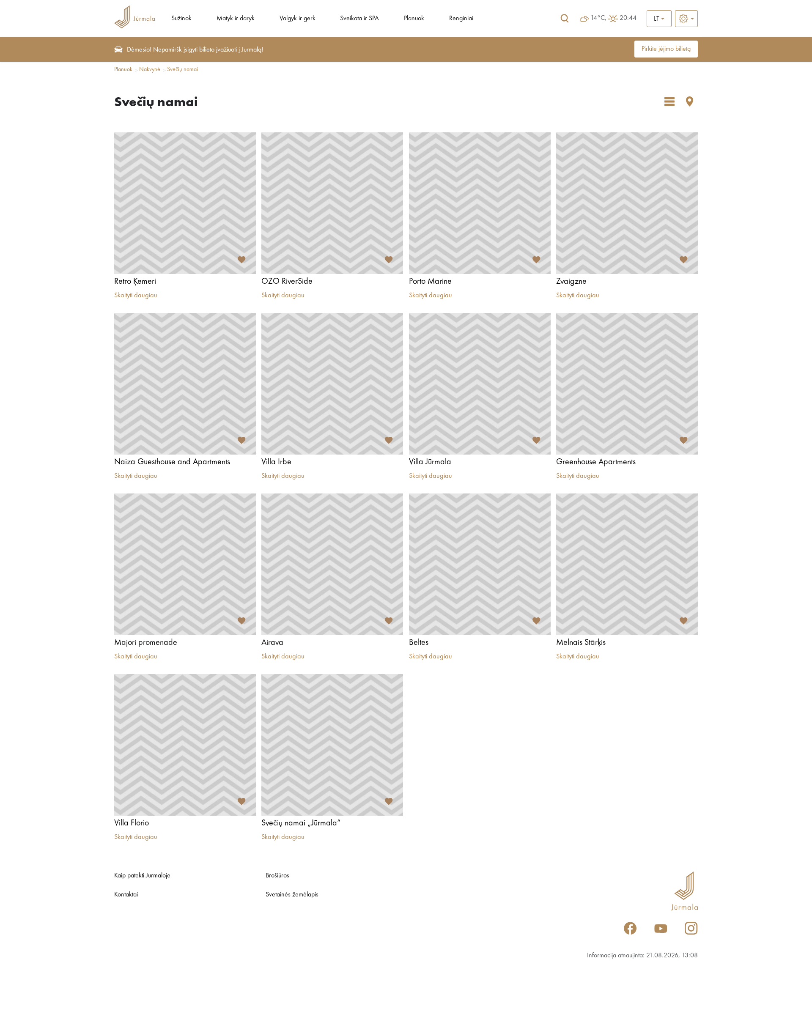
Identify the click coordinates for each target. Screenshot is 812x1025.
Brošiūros (277, 875)
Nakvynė (149, 69)
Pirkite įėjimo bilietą (666, 49)
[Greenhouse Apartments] (627, 384)
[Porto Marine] (480, 203)
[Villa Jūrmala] (480, 384)
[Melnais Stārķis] (627, 564)
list (669, 101)
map (690, 101)
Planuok (414, 18)
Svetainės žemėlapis (292, 894)
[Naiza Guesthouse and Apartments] (185, 384)
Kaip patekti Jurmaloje (142, 875)
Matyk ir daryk (236, 18)
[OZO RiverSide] (332, 203)
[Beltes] (480, 564)
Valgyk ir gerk (297, 18)
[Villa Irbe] (332, 384)
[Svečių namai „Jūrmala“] (332, 745)
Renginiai (461, 18)
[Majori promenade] (185, 564)
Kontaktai (126, 894)
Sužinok (181, 18)
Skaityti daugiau (135, 295)
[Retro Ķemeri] (185, 203)
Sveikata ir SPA (359, 18)
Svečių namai (182, 69)
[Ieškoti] (564, 18)
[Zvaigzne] (627, 203)
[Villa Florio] (185, 745)
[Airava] (332, 564)
